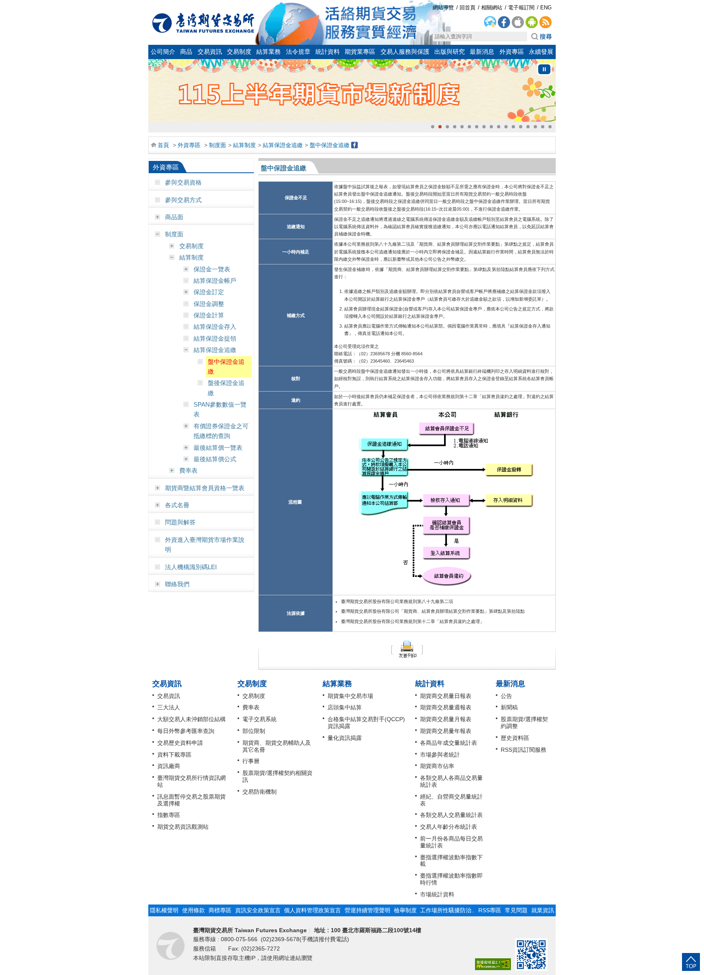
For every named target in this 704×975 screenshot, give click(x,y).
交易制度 (239, 51)
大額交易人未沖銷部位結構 (191, 719)
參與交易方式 (183, 199)
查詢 (541, 37)
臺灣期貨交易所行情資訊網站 (191, 781)
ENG (546, 7)
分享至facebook (354, 145)
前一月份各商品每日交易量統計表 (451, 842)
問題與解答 (180, 522)
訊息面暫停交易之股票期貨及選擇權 (191, 800)
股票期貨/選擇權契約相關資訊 (277, 776)
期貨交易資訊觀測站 (183, 826)
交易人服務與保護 (405, 51)
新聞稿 (509, 707)
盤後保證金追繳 (226, 387)
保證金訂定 (209, 291)
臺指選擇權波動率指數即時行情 (451, 879)
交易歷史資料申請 (180, 743)
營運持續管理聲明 (367, 910)
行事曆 (251, 761)
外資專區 (511, 51)
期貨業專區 (360, 51)
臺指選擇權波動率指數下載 (451, 860)
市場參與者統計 (440, 754)
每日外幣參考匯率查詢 (185, 731)
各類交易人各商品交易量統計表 (451, 781)
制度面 (217, 145)
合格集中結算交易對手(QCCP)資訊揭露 (366, 722)
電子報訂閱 (521, 7)
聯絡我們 (177, 584)
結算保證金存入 (215, 326)
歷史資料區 (515, 738)
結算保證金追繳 (283, 145)
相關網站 (491, 7)
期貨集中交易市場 (350, 696)
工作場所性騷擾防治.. (447, 910)
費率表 (188, 470)
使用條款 (193, 910)
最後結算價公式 (215, 459)
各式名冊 (177, 505)
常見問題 (516, 910)
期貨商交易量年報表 (445, 731)
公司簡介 (163, 51)
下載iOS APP (518, 22)
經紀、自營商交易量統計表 (451, 800)
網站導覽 (443, 7)
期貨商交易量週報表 (445, 707)
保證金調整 (209, 303)
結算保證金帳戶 (215, 280)
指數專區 (168, 815)
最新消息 (482, 51)
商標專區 (220, 910)
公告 (506, 696)
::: (152, 5)
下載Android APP (532, 22)
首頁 (163, 145)
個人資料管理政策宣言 (312, 910)
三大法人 (168, 707)
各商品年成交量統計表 (448, 743)
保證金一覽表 (212, 269)
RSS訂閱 (545, 22)
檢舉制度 (405, 910)
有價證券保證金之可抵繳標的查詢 (221, 431)
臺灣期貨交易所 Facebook (504, 22)
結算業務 (268, 51)
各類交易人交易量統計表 (451, 815)
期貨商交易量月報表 (445, 719)
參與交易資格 (183, 182)
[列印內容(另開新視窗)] (407, 648)
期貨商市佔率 (437, 766)
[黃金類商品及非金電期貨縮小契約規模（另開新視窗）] (352, 90)
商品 (186, 51)
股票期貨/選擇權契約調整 (524, 722)
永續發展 (541, 51)
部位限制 (253, 731)
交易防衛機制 (259, 791)
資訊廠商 (168, 766)
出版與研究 (449, 51)
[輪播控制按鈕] (544, 69)
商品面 (174, 216)
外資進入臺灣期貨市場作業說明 (204, 544)
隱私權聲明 (164, 910)
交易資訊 (210, 51)
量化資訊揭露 (345, 738)
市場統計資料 (437, 894)
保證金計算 (209, 315)
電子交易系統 (259, 719)
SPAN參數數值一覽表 (220, 409)
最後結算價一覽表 (218, 447)
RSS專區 (489, 910)
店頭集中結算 (345, 707)
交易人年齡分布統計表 (448, 826)
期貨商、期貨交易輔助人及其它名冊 (276, 746)
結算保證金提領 (215, 338)
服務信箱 (205, 948)
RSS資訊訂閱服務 (523, 749)
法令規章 (298, 51)
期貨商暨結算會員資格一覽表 (204, 487)
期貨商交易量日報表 (445, 696)
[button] (432, 126)
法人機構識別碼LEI (191, 566)
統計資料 (327, 51)
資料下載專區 (174, 754)
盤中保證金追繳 (330, 145)
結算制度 (244, 145)
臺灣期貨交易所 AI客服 (490, 22)
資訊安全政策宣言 (258, 910)
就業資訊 (542, 910)
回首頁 (203, 22)
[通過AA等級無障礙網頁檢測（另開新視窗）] (493, 964)
